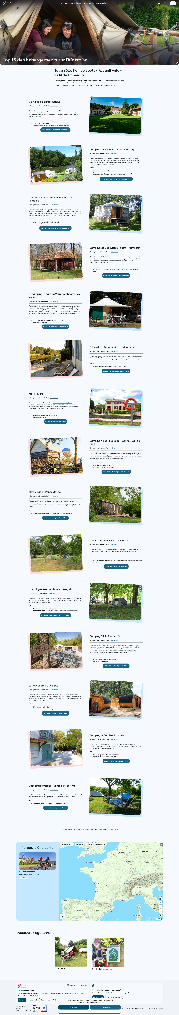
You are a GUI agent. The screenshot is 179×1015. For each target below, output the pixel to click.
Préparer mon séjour (84, 3)
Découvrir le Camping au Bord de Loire (116, 472)
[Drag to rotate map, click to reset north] (160, 911)
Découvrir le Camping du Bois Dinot (116, 761)
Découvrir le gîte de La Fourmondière (116, 371)
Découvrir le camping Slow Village (55, 518)
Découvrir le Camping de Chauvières (116, 275)
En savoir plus (98, 997)
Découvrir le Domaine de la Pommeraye (55, 130)
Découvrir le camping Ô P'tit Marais (116, 666)
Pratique (78, 844)
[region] (111, 881)
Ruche (103, 269)
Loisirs (88, 844)
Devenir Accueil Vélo (114, 997)
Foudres (124, 269)
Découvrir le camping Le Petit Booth (55, 713)
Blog (106, 3)
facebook (84, 985)
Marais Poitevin (134, 645)
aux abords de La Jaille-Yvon (62, 403)
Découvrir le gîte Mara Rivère (55, 421)
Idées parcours (98, 3)
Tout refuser (74, 1007)
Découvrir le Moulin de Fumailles (116, 566)
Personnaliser (89, 1012)
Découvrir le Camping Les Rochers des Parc (116, 179)
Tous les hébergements (102, 969)
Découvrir (72, 3)
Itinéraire (64, 3)
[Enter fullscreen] (160, 898)
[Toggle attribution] (160, 916)
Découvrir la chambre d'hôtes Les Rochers (55, 228)
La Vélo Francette (27, 872)
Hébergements (65, 844)
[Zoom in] (160, 906)
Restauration (99, 844)
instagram (73, 985)
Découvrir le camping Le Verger (55, 808)
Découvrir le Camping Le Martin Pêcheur (55, 615)
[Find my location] (160, 902)
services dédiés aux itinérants (126, 647)
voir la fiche (54, 106)
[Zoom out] (160, 908)
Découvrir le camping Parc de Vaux (55, 327)
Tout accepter (105, 1007)
